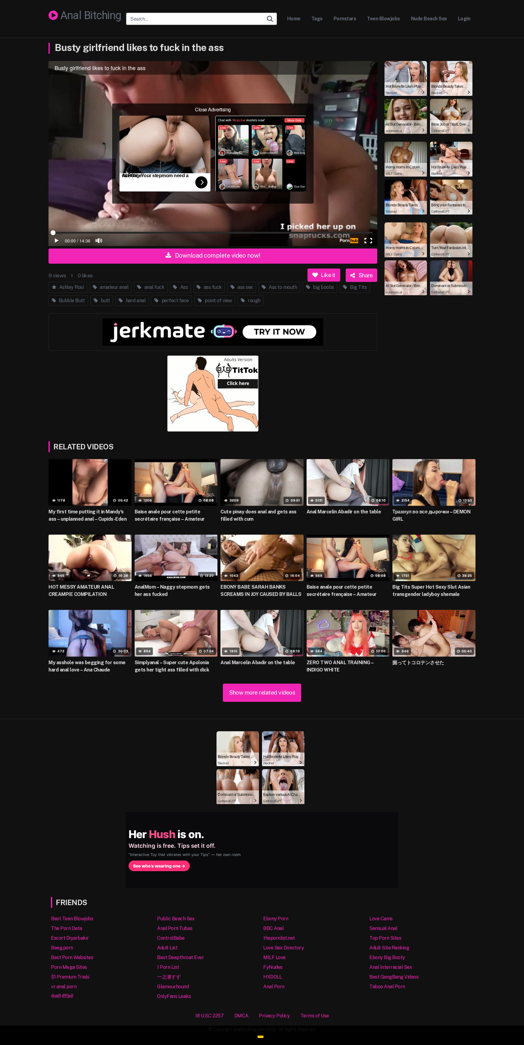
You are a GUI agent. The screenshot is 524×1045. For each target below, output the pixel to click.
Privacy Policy (274, 1016)
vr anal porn (63, 986)
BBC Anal (273, 928)
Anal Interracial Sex (390, 967)
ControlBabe (171, 938)
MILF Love (274, 957)
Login (464, 19)
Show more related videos (262, 692)
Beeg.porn (62, 948)
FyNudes (273, 967)
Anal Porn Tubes (175, 928)
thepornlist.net (279, 938)
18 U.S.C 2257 (209, 1016)
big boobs (323, 287)
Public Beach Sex (175, 919)
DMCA (241, 1016)
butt (105, 300)
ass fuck (212, 287)
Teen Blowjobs (383, 19)
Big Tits (358, 287)
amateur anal (114, 287)
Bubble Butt (71, 300)
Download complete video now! (216, 255)
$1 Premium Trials (70, 977)
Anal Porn (273, 986)
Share (364, 275)
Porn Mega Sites (69, 967)
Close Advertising (213, 109)
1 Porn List (168, 967)
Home (294, 19)
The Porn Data (66, 928)
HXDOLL (272, 977)
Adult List (167, 948)
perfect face (174, 300)
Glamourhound (173, 986)
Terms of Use (315, 1016)
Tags (317, 19)
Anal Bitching (89, 16)
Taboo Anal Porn (387, 986)
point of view (218, 300)
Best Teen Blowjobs (72, 919)
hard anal (135, 300)
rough (253, 300)
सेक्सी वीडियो (62, 996)
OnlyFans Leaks (174, 996)
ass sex (245, 287)
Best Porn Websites (72, 957)
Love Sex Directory (283, 948)
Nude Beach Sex (429, 19)
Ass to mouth (282, 287)
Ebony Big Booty (387, 957)
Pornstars (345, 19)
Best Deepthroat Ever (180, 957)
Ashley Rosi (71, 287)
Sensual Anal (383, 928)
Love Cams (381, 919)
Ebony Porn (275, 919)
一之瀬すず (169, 977)
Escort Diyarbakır (70, 938)
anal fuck (153, 287)
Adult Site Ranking (389, 948)
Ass (183, 287)
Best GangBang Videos (393, 977)
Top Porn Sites (385, 938)
